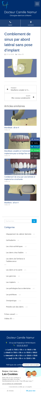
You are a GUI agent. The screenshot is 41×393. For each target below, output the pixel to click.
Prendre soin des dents (15, 306)
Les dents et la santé (14, 270)
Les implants (11, 282)
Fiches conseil (9, 314)
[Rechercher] (34, 221)
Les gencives (11, 276)
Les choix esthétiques (14, 246)
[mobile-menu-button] (37, 4)
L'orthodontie (11, 240)
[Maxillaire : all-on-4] (20, 193)
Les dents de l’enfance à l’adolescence (15, 259)
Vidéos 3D (8, 318)
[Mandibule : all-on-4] (20, 118)
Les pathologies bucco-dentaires (18, 288)
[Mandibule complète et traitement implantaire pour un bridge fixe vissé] (20, 141)
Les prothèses (11, 294)
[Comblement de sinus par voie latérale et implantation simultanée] (20, 167)
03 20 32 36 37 (22, 345)
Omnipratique (11, 300)
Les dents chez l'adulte (14, 252)
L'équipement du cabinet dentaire (18, 234)
